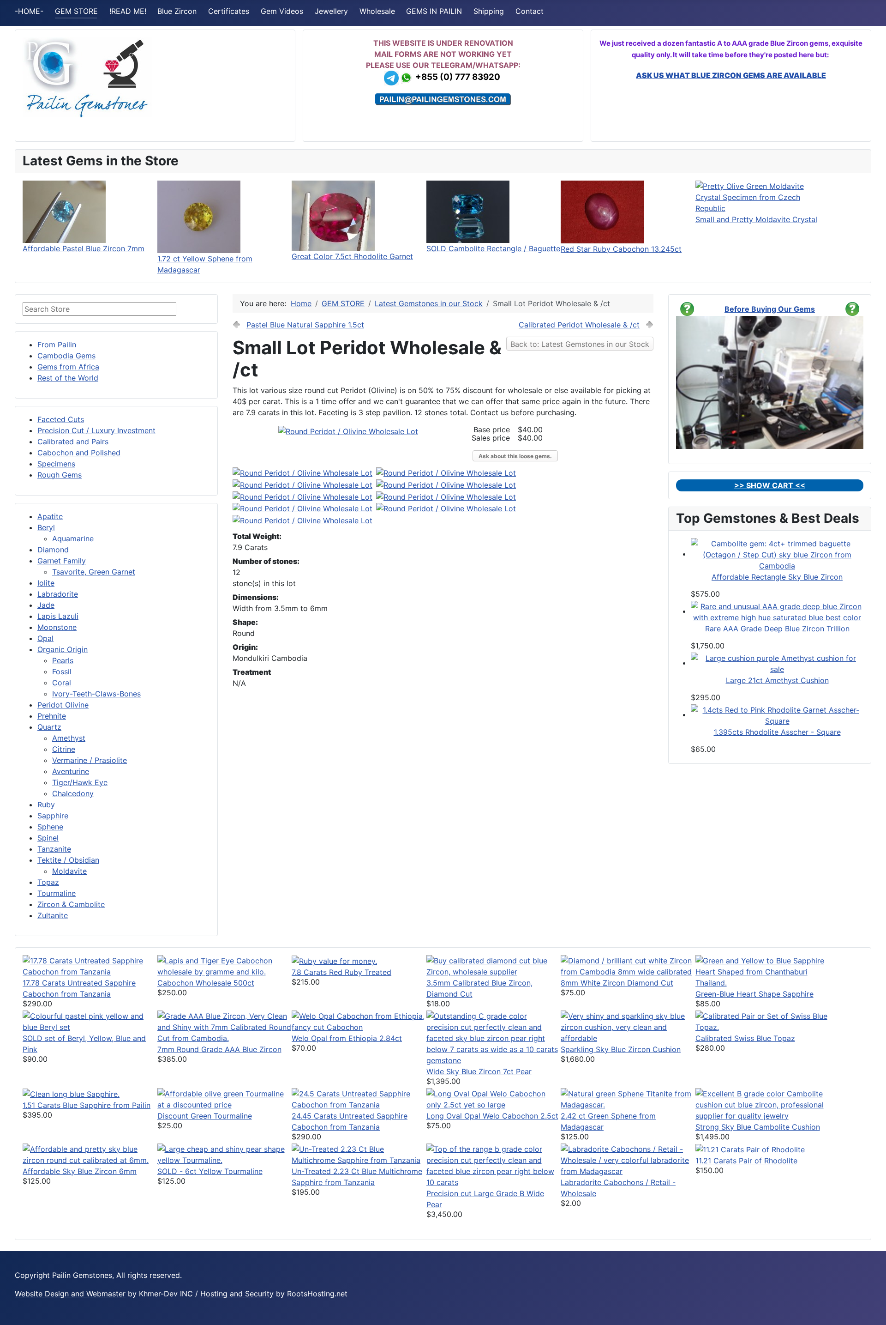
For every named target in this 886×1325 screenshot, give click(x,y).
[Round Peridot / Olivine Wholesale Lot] (348, 431)
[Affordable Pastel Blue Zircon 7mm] (64, 211)
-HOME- (29, 11)
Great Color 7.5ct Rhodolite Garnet (352, 256)
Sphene (50, 826)
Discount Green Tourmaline (204, 1115)
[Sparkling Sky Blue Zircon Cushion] (628, 1026)
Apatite (50, 516)
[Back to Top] (870, 1308)
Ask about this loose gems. (515, 456)
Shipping (488, 11)
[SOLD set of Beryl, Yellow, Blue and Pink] (90, 1020)
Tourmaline (56, 893)
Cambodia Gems (66, 355)
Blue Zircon (177, 11)
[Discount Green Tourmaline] (224, 1098)
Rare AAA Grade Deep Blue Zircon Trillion (777, 628)
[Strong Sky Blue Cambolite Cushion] (762, 1103)
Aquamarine (73, 538)
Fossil (62, 671)
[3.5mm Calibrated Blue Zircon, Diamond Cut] (493, 965)
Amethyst (68, 738)
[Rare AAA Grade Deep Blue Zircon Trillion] (777, 611)
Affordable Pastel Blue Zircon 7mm (83, 248)
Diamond (53, 549)
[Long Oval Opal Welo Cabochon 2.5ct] (493, 1098)
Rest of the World (67, 377)
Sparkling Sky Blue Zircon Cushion (621, 1049)
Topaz (48, 882)
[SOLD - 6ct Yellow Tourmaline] (224, 1153)
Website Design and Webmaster (70, 1293)
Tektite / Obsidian (68, 860)
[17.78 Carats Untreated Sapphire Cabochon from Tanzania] (90, 965)
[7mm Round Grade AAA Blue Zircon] (224, 1026)
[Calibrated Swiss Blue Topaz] (762, 1020)
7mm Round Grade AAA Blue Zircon (219, 1049)
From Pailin (56, 344)
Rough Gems (59, 474)
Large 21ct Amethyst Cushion (777, 680)
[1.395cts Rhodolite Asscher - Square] (777, 714)
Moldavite (69, 871)
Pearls (62, 660)
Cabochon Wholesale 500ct (205, 982)
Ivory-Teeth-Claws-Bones (96, 693)
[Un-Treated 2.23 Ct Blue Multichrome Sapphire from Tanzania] (359, 1153)
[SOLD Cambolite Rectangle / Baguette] (467, 211)
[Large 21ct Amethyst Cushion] (777, 662)
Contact (529, 11)
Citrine (63, 749)
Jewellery (331, 11)
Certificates (228, 11)
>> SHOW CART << (769, 485)
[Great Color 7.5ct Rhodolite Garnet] (333, 214)
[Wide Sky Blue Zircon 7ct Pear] (493, 1037)
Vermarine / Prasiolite (89, 760)
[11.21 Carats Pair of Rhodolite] (750, 1149)
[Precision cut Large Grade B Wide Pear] (493, 1164)
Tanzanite (54, 848)
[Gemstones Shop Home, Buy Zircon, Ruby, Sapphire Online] (87, 76)
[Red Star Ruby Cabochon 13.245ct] (602, 211)
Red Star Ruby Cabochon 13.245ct (621, 249)
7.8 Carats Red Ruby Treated (341, 972)
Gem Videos (282, 11)
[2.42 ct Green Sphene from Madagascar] (628, 1098)
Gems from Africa (68, 366)
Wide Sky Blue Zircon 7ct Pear (479, 1071)
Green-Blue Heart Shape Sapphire (754, 993)
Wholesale (377, 11)
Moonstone (57, 627)
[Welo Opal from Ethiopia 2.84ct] (359, 1020)
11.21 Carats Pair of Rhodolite (746, 1160)
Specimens (56, 463)
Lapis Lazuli (57, 616)
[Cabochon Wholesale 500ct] (224, 965)
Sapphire (52, 815)
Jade (45, 605)
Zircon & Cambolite (71, 904)
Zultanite (52, 915)
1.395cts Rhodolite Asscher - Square (777, 732)
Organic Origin (62, 649)
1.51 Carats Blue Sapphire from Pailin (86, 1105)
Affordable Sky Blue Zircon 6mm (80, 1171)
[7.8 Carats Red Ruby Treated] (334, 960)
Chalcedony (73, 793)
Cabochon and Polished (78, 452)
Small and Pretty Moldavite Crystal (756, 219)
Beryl (46, 527)
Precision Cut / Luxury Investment (96, 430)
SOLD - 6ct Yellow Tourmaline (210, 1171)
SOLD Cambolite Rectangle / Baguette (493, 248)
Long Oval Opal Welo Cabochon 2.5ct (492, 1115)
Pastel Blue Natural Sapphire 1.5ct (305, 324)
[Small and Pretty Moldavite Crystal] (762, 196)
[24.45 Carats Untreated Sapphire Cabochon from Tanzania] (359, 1098)
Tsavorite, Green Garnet (93, 571)
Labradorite (57, 594)
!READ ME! (127, 11)
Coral (61, 682)
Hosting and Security (237, 1293)
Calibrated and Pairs (72, 441)
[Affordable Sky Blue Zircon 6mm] (90, 1153)
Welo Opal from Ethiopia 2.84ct (347, 1038)
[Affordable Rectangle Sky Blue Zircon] (777, 553)
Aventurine (70, 771)
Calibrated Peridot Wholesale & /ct (579, 324)
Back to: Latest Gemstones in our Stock (579, 344)
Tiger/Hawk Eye (80, 782)
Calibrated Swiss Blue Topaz (745, 1038)
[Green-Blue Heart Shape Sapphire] (762, 970)
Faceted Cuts (60, 419)
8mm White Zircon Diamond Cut (617, 982)
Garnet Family (61, 560)
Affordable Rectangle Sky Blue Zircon (777, 576)
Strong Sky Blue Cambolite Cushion (757, 1126)
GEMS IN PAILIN (434, 11)
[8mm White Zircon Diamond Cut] (628, 965)
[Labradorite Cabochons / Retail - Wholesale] (628, 1159)
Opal (45, 638)
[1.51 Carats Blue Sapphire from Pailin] (71, 1093)
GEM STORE (76, 11)
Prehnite (51, 715)
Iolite (45, 582)
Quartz (49, 727)
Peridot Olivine (63, 704)
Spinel (48, 837)
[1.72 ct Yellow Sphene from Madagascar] (198, 216)
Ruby (46, 804)
